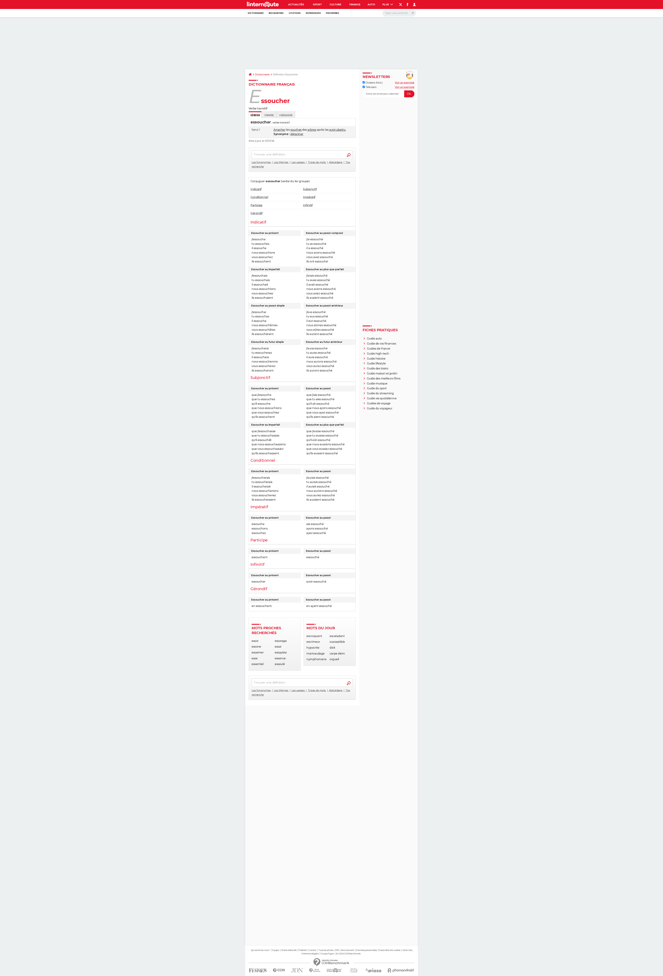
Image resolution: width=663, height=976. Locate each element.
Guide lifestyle (376, 363)
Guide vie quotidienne (382, 398)
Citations (295, 13)
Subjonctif (310, 189)
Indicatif (256, 189)
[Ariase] (373, 970)
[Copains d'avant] (334, 970)
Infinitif (308, 205)
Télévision (371, 87)
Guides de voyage (379, 403)
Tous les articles (325, 950)
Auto (371, 4)
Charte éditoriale (289, 950)
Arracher (279, 129)
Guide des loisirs (377, 368)
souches (296, 129)
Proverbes (332, 13)
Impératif (309, 197)
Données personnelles (366, 950)
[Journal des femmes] (258, 970)
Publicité (303, 950)
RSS (337, 950)
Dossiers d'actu (373, 82)
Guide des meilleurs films (384, 378)
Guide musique (377, 383)
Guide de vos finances (381, 343)
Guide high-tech (378, 353)
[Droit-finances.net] (315, 970)
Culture (335, 4)
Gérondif (256, 213)
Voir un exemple (404, 82)
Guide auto (374, 338)
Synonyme (269, 115)
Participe (256, 205)
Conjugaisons (285, 115)
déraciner (296, 134)
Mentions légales (310, 953)
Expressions (313, 13)
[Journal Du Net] (297, 970)
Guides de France (378, 348)
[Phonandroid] (400, 970)
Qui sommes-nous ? (260, 950)
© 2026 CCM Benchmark (348, 953)
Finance (354, 4)
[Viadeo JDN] (353, 970)
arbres (312, 129)
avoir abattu (337, 129)
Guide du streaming (380, 393)
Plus (386, 4)
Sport (317, 4)
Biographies (276, 13)
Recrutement (347, 950)
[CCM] (278, 970)
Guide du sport (377, 388)
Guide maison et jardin (382, 373)
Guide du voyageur (379, 408)
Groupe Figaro (327, 953)
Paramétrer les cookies (389, 950)
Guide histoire (376, 358)
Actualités (296, 4)
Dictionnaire (255, 13)
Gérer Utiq (407, 950)
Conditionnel (259, 197)
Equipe (275, 950)
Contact (312, 950)
